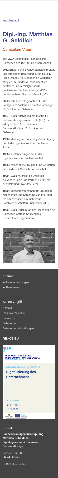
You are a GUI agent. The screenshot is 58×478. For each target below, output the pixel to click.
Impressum (9, 318)
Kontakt (7, 307)
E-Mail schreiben (16, 464)
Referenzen (13, 287)
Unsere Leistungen (17, 282)
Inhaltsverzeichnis (14, 313)
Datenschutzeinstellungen (18, 328)
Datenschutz (10, 323)
